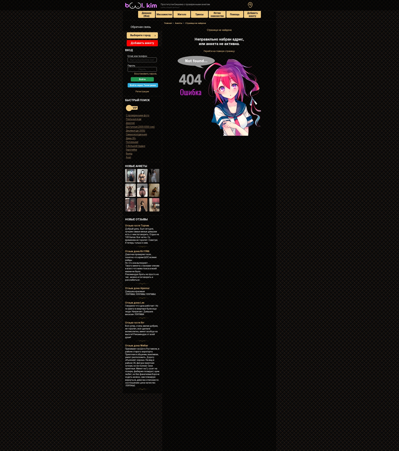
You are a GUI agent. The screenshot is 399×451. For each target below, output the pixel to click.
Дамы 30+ (131, 138)
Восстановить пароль (145, 73)
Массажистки (164, 14)
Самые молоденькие (136, 134)
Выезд (129, 153)
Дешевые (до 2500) (135, 130)
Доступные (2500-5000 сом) (140, 126)
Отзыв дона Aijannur (137, 288)
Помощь (234, 14)
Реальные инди (133, 119)
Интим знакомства (217, 14)
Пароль (131, 65)
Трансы (199, 14)
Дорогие (130, 123)
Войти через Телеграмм (143, 85)
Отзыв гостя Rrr (134, 322)
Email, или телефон (137, 56)
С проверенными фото (137, 115)
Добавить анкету (252, 14)
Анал (128, 157)
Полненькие (132, 142)
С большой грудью (135, 146)
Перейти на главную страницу (219, 51)
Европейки (131, 149)
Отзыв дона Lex (134, 302)
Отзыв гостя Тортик (137, 225)
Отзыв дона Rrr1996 (137, 251)
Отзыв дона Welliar (136, 345)
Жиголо (182, 14)
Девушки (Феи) (146, 14)
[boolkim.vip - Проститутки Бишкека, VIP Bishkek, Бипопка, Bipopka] (141, 9)
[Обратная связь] (127, 27)
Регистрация (142, 91)
